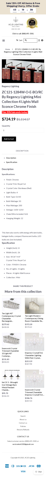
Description (22, 151)
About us (23, 419)
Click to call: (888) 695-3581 (23, 34)
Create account (42, 40)
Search (23, 416)
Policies (23, 426)
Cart (20, 40)
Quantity (6, 126)
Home (7, 49)
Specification (11, 162)
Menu (4, 40)
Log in (39, 40)
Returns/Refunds (23, 430)
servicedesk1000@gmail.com (23, 444)
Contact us (23, 423)
